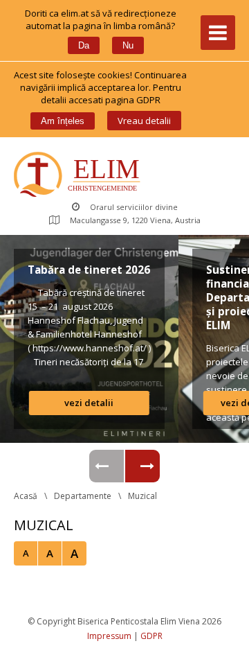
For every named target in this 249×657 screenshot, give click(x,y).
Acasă (25, 496)
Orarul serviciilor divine (134, 207)
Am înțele (62, 121)
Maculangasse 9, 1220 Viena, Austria (135, 220)
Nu (127, 45)
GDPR (151, 636)
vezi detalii (88, 402)
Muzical (142, 496)
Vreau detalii (144, 120)
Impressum (109, 636)
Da (83, 45)
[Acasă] (80, 176)
